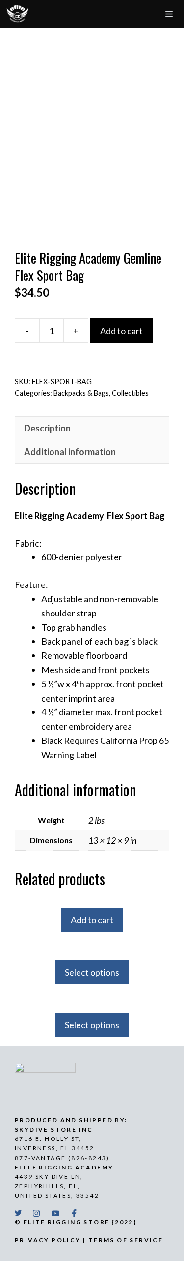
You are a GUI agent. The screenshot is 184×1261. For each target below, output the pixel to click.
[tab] (92, 428)
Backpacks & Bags (81, 393)
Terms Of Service (125, 1240)
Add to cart (121, 330)
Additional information (70, 451)
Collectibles (130, 393)
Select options (92, 972)
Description (47, 428)
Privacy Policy (48, 1240)
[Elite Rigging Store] (17, 14)
